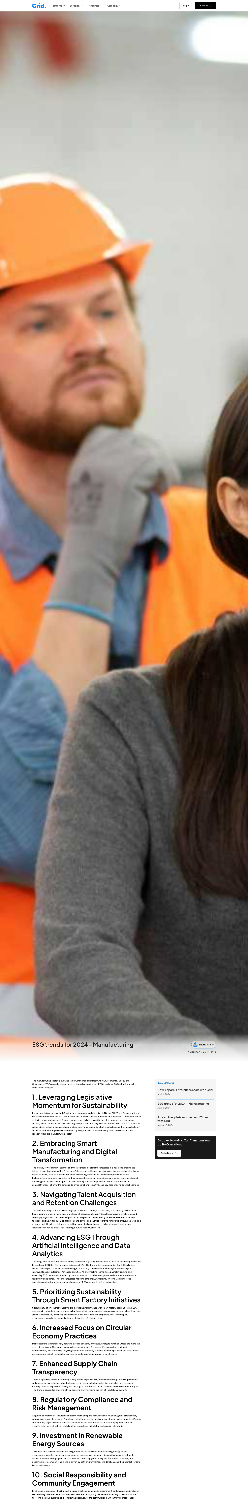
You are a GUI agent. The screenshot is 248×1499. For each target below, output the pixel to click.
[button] (58, 5)
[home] (39, 5)
